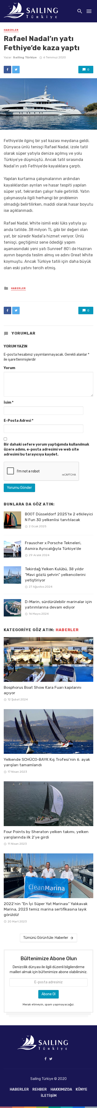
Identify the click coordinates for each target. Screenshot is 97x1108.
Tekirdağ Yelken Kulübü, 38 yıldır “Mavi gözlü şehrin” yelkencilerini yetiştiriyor (55, 574)
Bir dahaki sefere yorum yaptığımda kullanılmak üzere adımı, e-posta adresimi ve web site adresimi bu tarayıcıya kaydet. (46, 449)
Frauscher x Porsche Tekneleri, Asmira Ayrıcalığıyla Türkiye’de (53, 545)
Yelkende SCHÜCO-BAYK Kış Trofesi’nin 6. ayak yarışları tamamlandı (47, 762)
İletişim (48, 1096)
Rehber (39, 1089)
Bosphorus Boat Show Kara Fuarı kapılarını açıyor (42, 690)
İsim (8, 402)
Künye (81, 1089)
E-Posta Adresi (18, 421)
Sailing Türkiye (25, 57)
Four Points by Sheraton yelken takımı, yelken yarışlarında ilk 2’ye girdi (46, 834)
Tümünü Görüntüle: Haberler (45, 938)
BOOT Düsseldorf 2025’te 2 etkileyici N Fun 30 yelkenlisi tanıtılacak (59, 517)
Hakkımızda (61, 1089)
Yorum (9, 368)
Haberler (11, 30)
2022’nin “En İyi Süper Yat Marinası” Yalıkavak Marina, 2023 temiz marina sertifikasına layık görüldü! (46, 909)
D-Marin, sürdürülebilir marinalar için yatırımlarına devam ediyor (58, 604)
